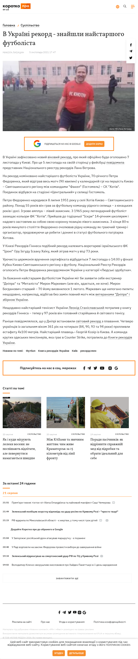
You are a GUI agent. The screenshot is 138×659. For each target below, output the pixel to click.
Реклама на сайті (22, 621)
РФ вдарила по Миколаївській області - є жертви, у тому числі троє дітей (54, 520)
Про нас (45, 621)
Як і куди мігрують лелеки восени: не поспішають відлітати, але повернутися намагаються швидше (19, 449)
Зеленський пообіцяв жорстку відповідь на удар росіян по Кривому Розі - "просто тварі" (65, 511)
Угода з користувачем (72, 621)
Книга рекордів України (53, 350)
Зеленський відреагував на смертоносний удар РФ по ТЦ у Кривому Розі (55, 556)
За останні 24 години (19, 483)
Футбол (30, 350)
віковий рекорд (59, 157)
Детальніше (76, 653)
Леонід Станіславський (86, 308)
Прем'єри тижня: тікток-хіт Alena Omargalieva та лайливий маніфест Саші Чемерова (61, 502)
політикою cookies (118, 645)
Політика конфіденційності (110, 621)
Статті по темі (13, 388)
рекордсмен (88, 350)
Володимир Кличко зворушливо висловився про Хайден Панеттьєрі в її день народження (64, 564)
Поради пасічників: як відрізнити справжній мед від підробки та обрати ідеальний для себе (106, 449)
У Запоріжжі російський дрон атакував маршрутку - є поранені (48, 538)
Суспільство (34, 434)
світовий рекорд (88, 321)
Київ (75, 350)
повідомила (115, 162)
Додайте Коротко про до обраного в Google (37, 529)
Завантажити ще (67, 578)
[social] (84, 368)
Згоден (58, 653)
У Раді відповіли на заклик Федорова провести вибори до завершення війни (56, 547)
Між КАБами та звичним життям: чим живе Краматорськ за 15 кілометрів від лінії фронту (65, 449)
